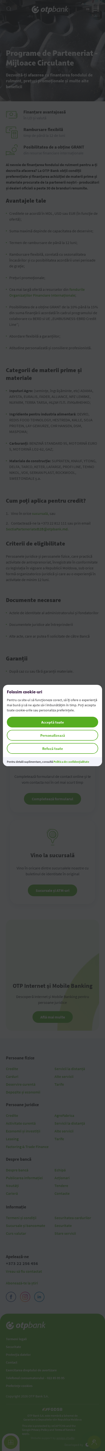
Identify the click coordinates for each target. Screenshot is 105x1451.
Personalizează (52, 735)
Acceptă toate (52, 722)
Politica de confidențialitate (71, 761)
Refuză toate (52, 748)
